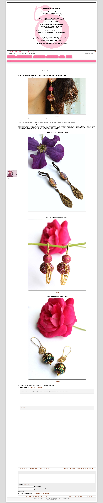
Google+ (28, 398)
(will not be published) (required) (41, 488)
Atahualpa (55, 499)
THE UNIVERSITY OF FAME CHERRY (20, 52)
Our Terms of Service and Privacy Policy (63, 498)
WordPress (51, 499)
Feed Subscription (92, 51)
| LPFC (58, 116)
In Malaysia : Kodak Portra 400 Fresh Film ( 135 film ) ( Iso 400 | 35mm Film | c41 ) (79, 71)
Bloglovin (32, 398)
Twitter (20, 398)
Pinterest (37, 398)
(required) (37, 486)
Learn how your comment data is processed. (41, 493)
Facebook (24, 398)
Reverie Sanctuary (24, 407)
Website (35, 489)
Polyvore (41, 398)
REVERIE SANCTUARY (31, 404)
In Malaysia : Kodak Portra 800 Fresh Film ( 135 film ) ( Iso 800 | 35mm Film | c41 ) (34, 71)
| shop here (57, 212)
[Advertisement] (51, 65)
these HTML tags (26, 484)
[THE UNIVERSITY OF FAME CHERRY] (51, 26)
